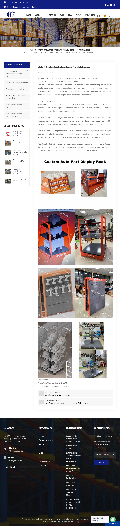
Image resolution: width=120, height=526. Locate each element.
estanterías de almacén (72, 447)
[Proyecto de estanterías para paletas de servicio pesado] (8, 171)
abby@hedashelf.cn (16, 461)
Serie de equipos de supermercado (14, 115)
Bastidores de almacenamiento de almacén (14, 73)
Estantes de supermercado (17, 83)
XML (59, 522)
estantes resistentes (71, 476)
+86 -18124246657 (16, 451)
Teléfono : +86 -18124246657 (17, 2)
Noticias (42, 465)
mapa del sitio (69, 522)
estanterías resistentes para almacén (73, 468)
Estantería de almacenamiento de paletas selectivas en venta (19, 160)
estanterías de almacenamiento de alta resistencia (73, 457)
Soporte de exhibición (15, 89)
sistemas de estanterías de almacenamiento (73, 439)
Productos (51, 15)
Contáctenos (90, 15)
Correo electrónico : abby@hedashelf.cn (22, 7)
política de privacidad (48, 522)
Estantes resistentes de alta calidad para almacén (20, 151)
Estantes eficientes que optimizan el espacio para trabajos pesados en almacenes (19, 141)
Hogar (28, 15)
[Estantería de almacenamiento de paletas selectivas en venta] (8, 162)
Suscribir (101, 462)
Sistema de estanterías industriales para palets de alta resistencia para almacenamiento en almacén (19, 132)
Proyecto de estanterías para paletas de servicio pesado (19, 170)
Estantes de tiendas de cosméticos (15, 97)
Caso (62, 15)
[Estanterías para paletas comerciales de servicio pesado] (8, 181)
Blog (70, 15)
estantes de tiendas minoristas (71, 492)
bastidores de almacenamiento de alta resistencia (73, 503)
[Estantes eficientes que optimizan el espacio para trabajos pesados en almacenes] (8, 143)
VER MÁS (15, 135)
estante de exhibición (70, 483)
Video (78, 15)
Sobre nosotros (39, 16)
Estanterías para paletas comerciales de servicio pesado (19, 180)
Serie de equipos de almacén (14, 106)
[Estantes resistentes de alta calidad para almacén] (8, 152)
